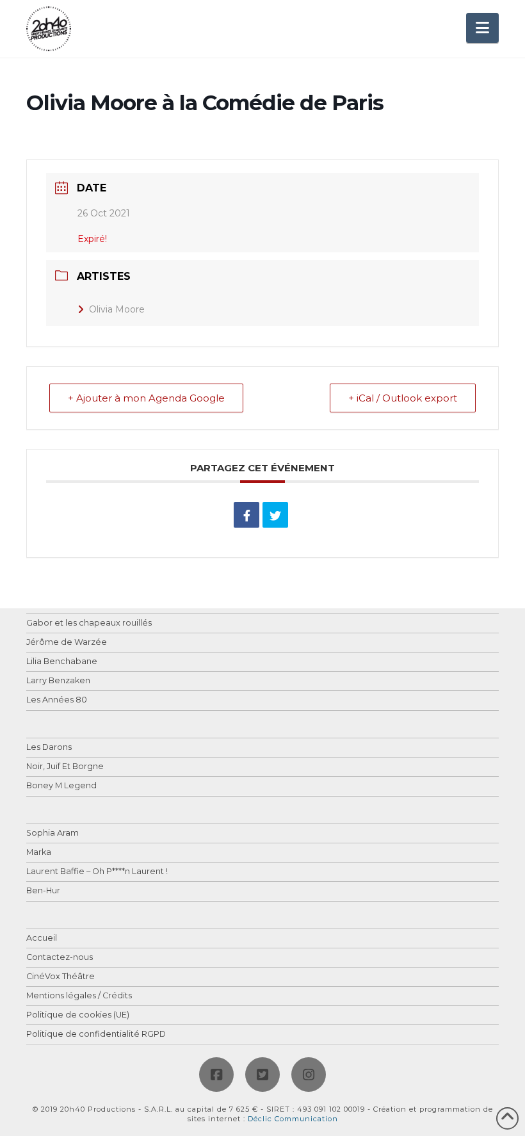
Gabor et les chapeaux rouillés (89, 623)
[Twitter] (262, 1074)
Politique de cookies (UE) (77, 1015)
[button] (482, 28)
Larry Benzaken (58, 681)
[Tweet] (275, 515)
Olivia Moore (117, 309)
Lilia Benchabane (61, 662)
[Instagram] (308, 1074)
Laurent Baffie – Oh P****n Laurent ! (97, 872)
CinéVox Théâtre (60, 977)
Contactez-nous (59, 957)
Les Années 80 (56, 700)
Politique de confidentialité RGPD (96, 1034)
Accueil (41, 938)
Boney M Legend (61, 786)
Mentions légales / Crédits (79, 996)
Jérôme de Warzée (66, 642)
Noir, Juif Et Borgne (65, 767)
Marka (38, 852)
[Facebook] (216, 1074)
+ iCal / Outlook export (402, 398)
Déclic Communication (293, 1118)
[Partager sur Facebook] (246, 515)
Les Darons (49, 747)
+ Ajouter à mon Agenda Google (146, 398)
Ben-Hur (43, 891)
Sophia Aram (52, 833)
